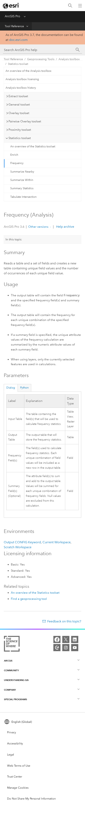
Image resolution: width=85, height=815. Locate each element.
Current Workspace (56, 542)
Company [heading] (10, 689)
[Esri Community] (56, 647)
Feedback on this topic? (64, 621)
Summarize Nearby (22, 171)
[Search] (70, 5)
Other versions (38, 226)
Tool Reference (14, 26)
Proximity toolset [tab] (19, 130)
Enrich (14, 154)
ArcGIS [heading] (8, 660)
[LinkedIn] (74, 639)
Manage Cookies (17, 787)
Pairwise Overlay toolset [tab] (24, 121)
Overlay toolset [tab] (18, 113)
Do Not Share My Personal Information (31, 798)
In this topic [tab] (14, 239)
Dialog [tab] (10, 387)
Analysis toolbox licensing (22, 79)
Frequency (17, 163)
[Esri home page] (11, 6)
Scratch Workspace (17, 547)
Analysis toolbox (69, 59)
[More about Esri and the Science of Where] (12, 644)
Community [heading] (11, 670)
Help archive (64, 226)
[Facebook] (56, 639)
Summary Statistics (21, 188)
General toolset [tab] (19, 104)
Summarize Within (21, 180)
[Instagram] (65, 647)
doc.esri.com (18, 40)
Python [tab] (24, 387)
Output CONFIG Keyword (22, 542)
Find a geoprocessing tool (29, 599)
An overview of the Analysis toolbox (28, 71)
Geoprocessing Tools (40, 59)
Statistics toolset (18, 64)
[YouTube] (74, 647)
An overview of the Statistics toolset (32, 146)
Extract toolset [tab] (18, 96)
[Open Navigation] (80, 5)
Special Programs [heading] (15, 699)
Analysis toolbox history (21, 87)
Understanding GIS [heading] (16, 680)
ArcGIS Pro (12, 16)
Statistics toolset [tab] (19, 138)
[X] (65, 639)
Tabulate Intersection (23, 197)
